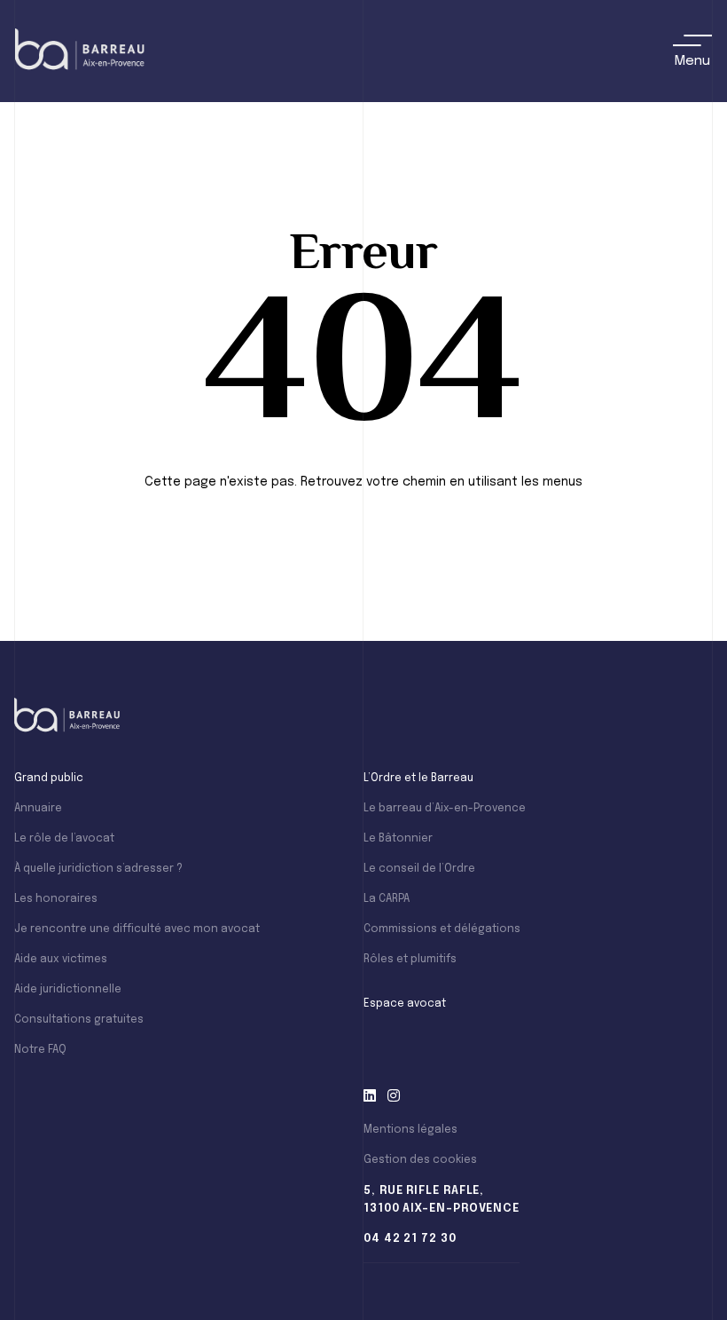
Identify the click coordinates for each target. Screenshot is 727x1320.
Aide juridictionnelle (67, 989)
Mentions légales (410, 1130)
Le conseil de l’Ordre (419, 869)
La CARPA (387, 899)
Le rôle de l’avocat (64, 839)
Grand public (48, 778)
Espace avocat (405, 1004)
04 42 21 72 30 (410, 1239)
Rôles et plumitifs (410, 959)
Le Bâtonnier (398, 839)
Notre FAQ (40, 1050)
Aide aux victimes (60, 959)
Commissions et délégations (442, 929)
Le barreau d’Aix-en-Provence (445, 808)
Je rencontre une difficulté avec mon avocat (137, 929)
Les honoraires (56, 899)
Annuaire (38, 808)
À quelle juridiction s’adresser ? (98, 869)
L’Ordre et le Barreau (418, 778)
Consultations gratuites (79, 1020)
